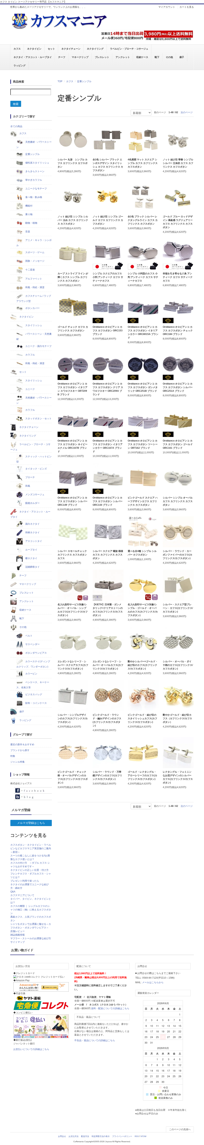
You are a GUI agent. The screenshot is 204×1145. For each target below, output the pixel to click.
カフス (17, 48)
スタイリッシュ (33, 325)
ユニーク (30, 389)
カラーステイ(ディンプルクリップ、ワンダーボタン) (33, 664)
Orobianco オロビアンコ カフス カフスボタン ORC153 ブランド (108, 331)
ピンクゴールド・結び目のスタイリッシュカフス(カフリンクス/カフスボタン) (142, 718)
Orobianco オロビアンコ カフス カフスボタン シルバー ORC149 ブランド (72, 501)
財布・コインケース (36, 703)
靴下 (157, 57)
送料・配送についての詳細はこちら (110, 1008)
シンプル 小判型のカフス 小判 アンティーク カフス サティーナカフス (143, 277)
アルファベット (33, 278)
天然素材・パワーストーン (34, 145)
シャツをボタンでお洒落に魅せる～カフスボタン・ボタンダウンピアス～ (30, 926)
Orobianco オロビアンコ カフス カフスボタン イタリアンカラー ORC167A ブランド (108, 446)
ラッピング (20, 65)
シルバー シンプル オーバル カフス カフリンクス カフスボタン (178, 501)
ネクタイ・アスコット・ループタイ (33, 57)
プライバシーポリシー (122, 1136)
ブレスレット (102, 57)
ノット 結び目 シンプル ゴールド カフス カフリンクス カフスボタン (108, 220)
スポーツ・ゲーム (34, 252)
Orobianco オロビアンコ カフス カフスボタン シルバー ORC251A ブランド (178, 387)
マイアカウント (166, 7)
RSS (137, 1136)
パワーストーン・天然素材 (34, 337)
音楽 (27, 231)
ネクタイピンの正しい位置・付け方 (29, 870)
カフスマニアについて (22, 895)
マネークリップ (80, 57)
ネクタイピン (34, 48)
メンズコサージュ (34, 494)
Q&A (12, 891)
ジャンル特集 (17, 761)
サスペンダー (32, 644)
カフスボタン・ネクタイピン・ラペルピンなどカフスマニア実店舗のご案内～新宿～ (30, 848)
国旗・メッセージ (34, 261)
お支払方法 (73, 1136)
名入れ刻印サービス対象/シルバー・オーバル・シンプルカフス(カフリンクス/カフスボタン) (73, 610)
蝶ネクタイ (31, 558)
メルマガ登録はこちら (31, 822)
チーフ (61, 57)
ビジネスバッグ (33, 694)
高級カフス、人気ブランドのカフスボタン (30, 918)
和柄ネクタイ (32, 532)
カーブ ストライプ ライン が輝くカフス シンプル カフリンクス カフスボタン (73, 277)
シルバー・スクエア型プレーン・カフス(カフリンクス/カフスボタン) (178, 608)
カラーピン (31, 673)
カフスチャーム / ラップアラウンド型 (33, 299)
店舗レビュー (17, 931)
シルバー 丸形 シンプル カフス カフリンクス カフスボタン (72, 163)
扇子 (181, 57)
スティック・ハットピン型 (34, 459)
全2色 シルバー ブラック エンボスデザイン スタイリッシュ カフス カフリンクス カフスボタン (108, 165)
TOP (60, 81)
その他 (169, 57)
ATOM (143, 1136)
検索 (16, 104)
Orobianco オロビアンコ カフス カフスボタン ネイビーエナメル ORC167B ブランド (72, 446)
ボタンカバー (32, 308)
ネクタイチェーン (70, 48)
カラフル (30, 354)
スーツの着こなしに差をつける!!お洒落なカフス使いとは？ (30, 857)
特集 (12, 756)
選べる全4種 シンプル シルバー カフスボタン (142, 553)
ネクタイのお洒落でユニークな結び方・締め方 (29, 886)
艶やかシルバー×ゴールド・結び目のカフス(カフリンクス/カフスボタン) (143, 665)
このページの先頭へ (180, 1129)
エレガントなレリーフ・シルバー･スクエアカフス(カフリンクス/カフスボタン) (73, 665)
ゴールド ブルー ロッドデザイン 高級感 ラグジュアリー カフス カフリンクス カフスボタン (178, 222)
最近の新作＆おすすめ (22, 744)
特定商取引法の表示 (101, 1136)
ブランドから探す (19, 750)
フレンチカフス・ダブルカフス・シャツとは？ (30, 875)
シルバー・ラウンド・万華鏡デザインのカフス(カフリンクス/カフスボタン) (107, 775)
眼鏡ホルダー (32, 503)
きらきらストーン (34, 171)
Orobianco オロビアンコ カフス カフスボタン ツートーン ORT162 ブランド (143, 444)
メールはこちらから (153, 982)
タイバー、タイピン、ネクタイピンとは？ (30, 900)
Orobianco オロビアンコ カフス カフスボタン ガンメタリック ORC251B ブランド (143, 387)
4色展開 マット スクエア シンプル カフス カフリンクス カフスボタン (143, 163)
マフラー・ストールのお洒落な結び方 (30, 938)
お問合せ (62, 1136)
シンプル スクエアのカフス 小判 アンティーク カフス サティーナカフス (108, 277)
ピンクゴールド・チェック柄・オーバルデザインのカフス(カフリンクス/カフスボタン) (73, 777)
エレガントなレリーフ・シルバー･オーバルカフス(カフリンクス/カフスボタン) (108, 665)
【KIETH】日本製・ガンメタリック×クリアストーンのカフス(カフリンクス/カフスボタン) (108, 610)
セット (51, 48)
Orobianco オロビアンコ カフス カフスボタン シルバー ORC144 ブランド (108, 501)
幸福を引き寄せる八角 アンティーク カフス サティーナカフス (178, 277)
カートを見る (186, 7)
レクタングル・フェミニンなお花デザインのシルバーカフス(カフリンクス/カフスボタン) (178, 777)
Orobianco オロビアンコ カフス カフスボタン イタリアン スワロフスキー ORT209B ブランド (72, 389)
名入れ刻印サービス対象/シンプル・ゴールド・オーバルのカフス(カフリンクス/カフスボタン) (143, 610)
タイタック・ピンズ (36, 468)
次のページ (187, 112)
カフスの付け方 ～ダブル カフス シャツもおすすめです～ (30, 864)
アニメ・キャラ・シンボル (34, 243)
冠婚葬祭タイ (32, 567)
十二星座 (30, 269)
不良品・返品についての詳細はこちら (94, 1040)
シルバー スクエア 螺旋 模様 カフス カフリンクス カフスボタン (108, 555)
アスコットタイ (33, 541)
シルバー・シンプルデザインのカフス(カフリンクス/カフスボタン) (73, 718)
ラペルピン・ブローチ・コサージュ (129, 48)
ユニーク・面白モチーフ (38, 346)
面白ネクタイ (32, 524)
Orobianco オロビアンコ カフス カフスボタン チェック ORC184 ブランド (178, 331)
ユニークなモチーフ (36, 188)
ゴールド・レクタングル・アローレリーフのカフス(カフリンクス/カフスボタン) (142, 775)
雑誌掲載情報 (17, 934)
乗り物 (28, 214)
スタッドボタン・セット (38, 418)
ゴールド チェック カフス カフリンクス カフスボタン (73, 329)
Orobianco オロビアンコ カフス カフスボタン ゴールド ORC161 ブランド (178, 444)
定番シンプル (84, 81)
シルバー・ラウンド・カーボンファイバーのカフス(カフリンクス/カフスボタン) (177, 555)
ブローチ (30, 477)
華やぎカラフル (33, 180)
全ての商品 (16, 126)
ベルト (28, 635)
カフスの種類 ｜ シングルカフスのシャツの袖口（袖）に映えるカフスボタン (30, 910)
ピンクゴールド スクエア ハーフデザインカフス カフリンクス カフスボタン (143, 501)
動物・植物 (31, 223)
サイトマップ (17, 942)
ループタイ (31, 549)
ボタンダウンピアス (36, 652)
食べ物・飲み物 (33, 197)
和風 (27, 486)
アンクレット (123, 57)
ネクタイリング (95, 48)
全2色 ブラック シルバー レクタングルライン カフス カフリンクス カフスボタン (143, 220)
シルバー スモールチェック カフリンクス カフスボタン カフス (72, 555)
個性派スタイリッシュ (37, 162)
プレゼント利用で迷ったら (24, 880)
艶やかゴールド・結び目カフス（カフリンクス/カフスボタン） (177, 718)
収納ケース (142, 57)
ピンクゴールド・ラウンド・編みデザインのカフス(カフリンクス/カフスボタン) (107, 720)
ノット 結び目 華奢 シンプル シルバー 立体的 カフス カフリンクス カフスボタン (178, 163)
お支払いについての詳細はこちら (31, 1049)
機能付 (28, 205)
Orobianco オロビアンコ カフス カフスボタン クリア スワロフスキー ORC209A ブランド (108, 389)
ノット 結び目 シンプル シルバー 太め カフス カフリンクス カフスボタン (73, 220)
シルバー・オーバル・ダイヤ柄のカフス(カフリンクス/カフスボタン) (178, 665)
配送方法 (85, 1136)
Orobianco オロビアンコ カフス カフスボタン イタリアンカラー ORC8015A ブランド (143, 332)
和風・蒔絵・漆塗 (34, 287)
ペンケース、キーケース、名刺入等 (32, 685)
